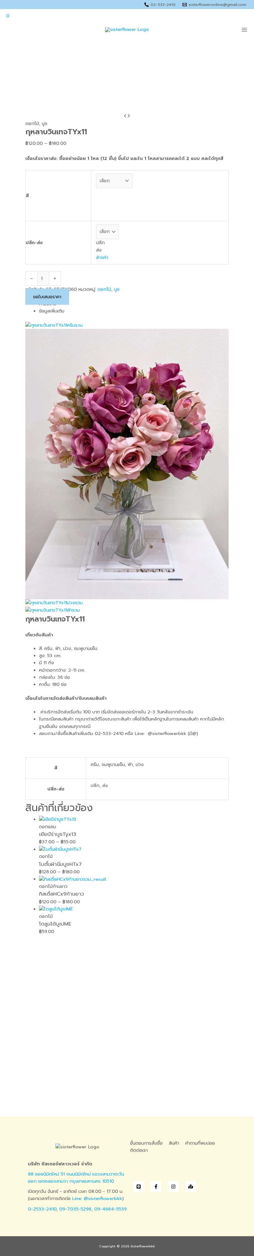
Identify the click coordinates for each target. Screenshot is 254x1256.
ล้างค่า (102, 257)
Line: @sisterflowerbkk (97, 1198)
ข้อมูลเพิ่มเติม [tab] (51, 311)
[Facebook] (156, 1186)
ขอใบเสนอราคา (47, 296)
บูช (44, 123)
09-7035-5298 (75, 1209)
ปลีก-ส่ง (34, 242)
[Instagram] (173, 1186)
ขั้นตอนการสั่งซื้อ (146, 1143)
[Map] (190, 1186)
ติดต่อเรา (139, 1150)
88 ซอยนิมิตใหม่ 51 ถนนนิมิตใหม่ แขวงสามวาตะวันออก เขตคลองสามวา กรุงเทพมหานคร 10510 (76, 1178)
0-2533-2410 (42, 1209)
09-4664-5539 (110, 1209)
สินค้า (174, 1143)
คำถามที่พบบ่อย (200, 1143)
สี (27, 195)
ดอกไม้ (32, 123)
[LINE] (138, 1186)
